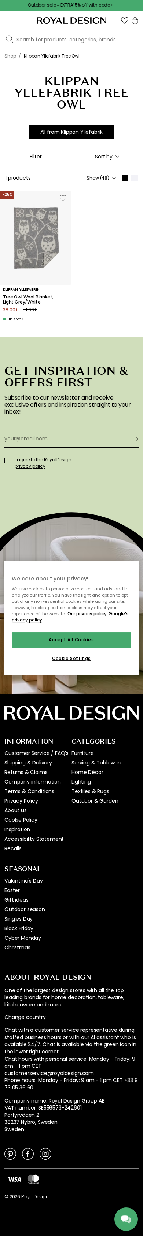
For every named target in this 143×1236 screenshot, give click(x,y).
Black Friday (18, 928)
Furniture (83, 753)
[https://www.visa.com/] (14, 1179)
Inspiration (17, 829)
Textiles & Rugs (90, 791)
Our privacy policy (87, 614)
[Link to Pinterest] (10, 1153)
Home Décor (87, 772)
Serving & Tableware (97, 762)
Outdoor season (24, 909)
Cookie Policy (20, 819)
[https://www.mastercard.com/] (33, 1179)
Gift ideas (16, 899)
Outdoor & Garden (95, 800)
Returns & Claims (25, 772)
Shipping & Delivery (28, 762)
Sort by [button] (104, 156)
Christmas (17, 947)
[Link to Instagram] (45, 1153)
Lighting (81, 781)
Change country (25, 1017)
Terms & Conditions (29, 791)
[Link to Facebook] (28, 1153)
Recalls (13, 848)
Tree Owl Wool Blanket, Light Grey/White (28, 299)
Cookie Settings (71, 658)
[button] (124, 20)
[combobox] (107, 156)
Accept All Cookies (71, 640)
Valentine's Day (23, 880)
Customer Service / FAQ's (36, 753)
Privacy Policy (21, 800)
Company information (32, 781)
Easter (12, 890)
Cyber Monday (22, 937)
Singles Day (18, 918)
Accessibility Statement (34, 838)
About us (15, 810)
